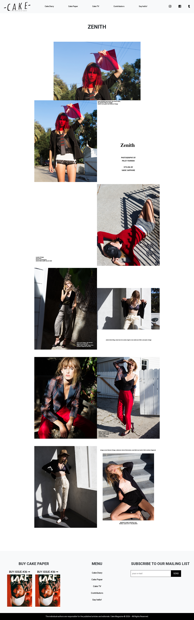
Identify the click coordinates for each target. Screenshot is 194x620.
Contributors (118, 6)
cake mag (17, 6)
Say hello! (143, 6)
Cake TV (95, 6)
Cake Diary (49, 6)
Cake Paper (73, 6)
